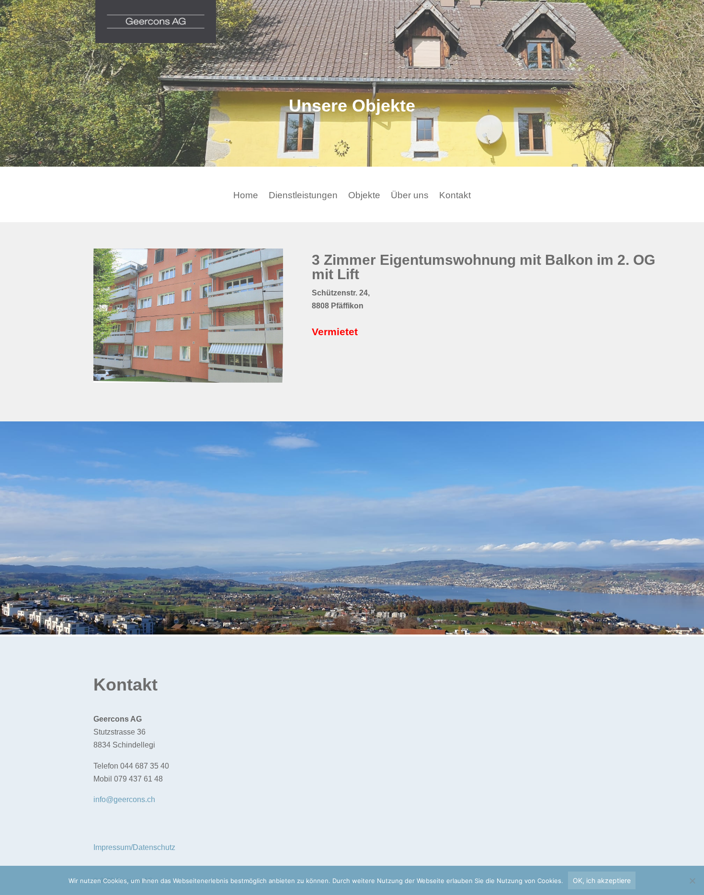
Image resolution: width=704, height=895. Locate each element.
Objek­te (364, 196)
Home (245, 196)
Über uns (410, 196)
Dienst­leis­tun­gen (303, 196)
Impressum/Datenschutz (134, 847)
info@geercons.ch (124, 799)
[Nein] (692, 880)
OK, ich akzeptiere (602, 880)
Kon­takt (455, 196)
